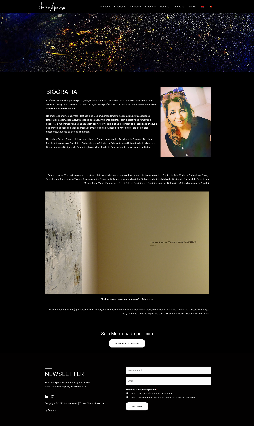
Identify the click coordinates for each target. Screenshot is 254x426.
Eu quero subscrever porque (141, 389)
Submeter (137, 406)
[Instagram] (52, 396)
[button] (127, 343)
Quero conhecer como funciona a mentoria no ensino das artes (162, 397)
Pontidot (52, 410)
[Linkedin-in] (46, 396)
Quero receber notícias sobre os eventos (151, 393)
